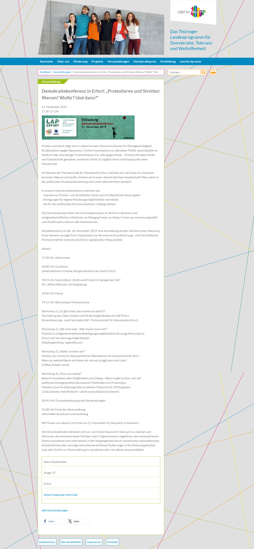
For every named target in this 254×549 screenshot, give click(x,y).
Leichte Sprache (190, 61)
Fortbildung (168, 61)
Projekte (97, 61)
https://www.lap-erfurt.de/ (61, 494)
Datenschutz (47, 542)
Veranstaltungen (118, 61)
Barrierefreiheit (71, 542)
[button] (53, 521)
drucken (213, 72)
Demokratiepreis (145, 61)
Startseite (46, 61)
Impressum (94, 542)
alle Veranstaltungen (55, 510)
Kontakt (112, 542)
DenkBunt (193, 12)
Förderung (80, 61)
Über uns (63, 61)
